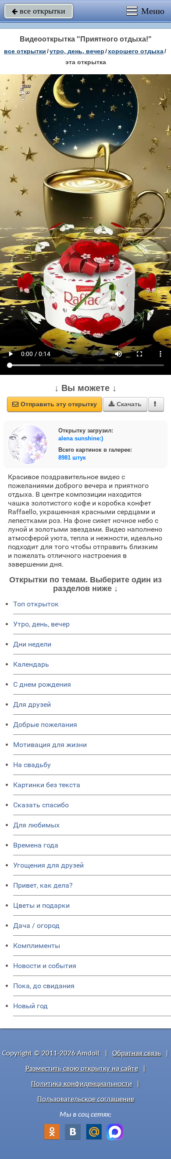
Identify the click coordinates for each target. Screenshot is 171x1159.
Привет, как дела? (43, 885)
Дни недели (32, 644)
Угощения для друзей (48, 865)
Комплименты (36, 945)
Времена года (35, 845)
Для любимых (36, 825)
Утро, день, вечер (41, 624)
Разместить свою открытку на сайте (81, 1069)
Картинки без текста (46, 785)
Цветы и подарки (41, 905)
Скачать (125, 404)
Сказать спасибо (41, 805)
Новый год (30, 1006)
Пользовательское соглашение (85, 1099)
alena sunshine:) (80, 438)
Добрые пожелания (45, 724)
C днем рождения (42, 684)
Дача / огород (36, 925)
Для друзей (32, 704)
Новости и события (44, 966)
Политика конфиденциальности (81, 1084)
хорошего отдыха (136, 51)
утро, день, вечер (77, 51)
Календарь (31, 664)
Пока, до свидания (44, 986)
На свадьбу (32, 765)
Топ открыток (36, 604)
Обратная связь (136, 1053)
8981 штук (72, 457)
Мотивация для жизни (50, 744)
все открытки (38, 11)
